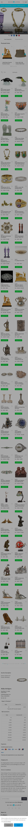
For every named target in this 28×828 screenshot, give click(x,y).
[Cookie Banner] (14, 822)
